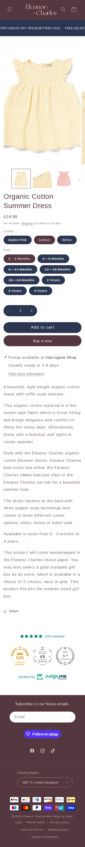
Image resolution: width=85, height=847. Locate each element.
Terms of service (32, 829)
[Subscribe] (70, 717)
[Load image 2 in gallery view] (42, 178)
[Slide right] (80, 180)
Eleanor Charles (34, 816)
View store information (26, 374)
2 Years (56, 281)
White (67, 240)
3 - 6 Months (55, 260)
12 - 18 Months (60, 270)
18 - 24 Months (23, 281)
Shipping (27, 223)
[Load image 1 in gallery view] (21, 178)
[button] (9, 9)
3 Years (17, 292)
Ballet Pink (20, 241)
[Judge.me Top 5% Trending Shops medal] (65, 655)
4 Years (43, 292)
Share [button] (14, 611)
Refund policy (35, 822)
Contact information (44, 836)
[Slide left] (5, 180)
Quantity (10, 301)
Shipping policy (58, 829)
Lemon (44, 240)
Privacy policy (59, 822)
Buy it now (42, 341)
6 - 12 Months (22, 270)
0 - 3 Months (19, 259)
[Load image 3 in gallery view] (63, 178)
